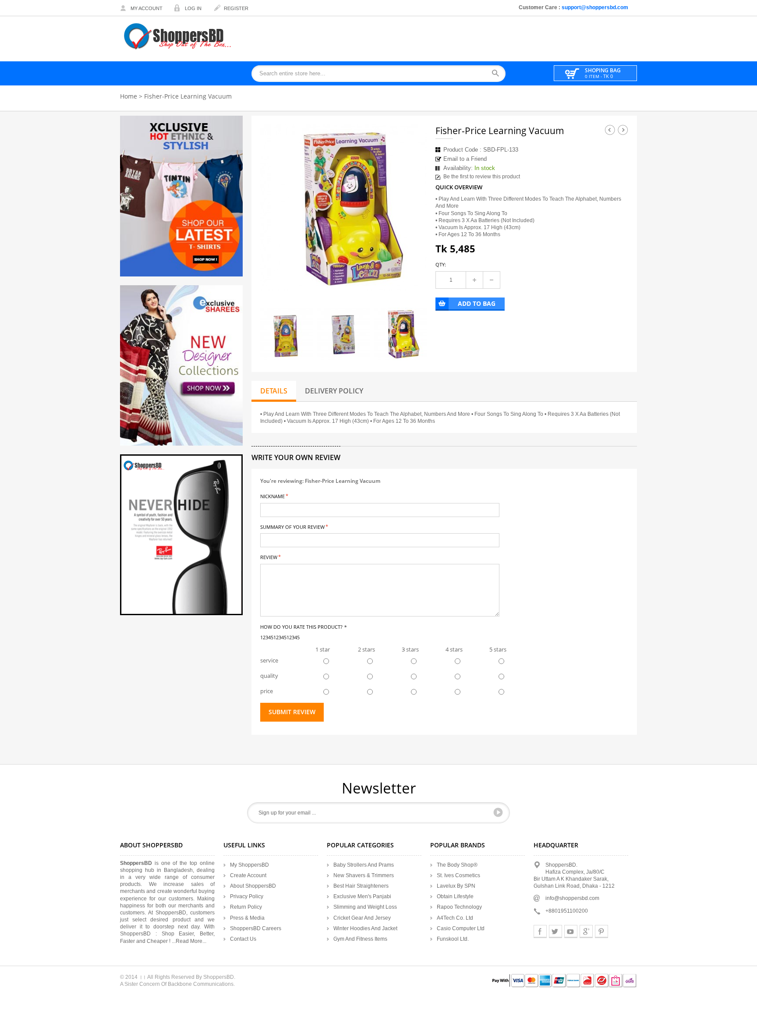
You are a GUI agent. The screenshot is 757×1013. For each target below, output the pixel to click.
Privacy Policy (246, 896)
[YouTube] (570, 931)
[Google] (586, 931)
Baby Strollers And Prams (363, 865)
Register (236, 8)
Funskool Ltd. (453, 939)
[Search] (498, 74)
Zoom (412, 276)
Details (273, 391)
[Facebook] (540, 931)
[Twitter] (555, 931)
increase (474, 280)
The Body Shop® (457, 865)
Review (268, 556)
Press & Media (247, 918)
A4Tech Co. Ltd (455, 918)
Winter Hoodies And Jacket (365, 928)
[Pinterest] (601, 931)
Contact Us (243, 939)
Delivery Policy (334, 391)
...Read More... (189, 941)
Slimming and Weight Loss (365, 907)
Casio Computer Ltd (461, 928)
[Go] (498, 812)
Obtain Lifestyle (455, 896)
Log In (193, 8)
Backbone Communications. (201, 984)
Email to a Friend (465, 159)
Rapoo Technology (459, 907)
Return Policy (246, 907)
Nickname (272, 495)
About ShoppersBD (253, 886)
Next (623, 129)
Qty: (440, 264)
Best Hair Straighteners (361, 886)
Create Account (248, 875)
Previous (610, 129)
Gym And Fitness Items (360, 939)
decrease (491, 280)
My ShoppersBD (249, 865)
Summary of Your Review (292, 526)
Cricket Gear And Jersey (362, 918)
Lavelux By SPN (456, 886)
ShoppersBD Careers (255, 928)
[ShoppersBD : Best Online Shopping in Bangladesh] (178, 36)
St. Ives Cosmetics (458, 875)
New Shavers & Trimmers (363, 875)
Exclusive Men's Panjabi (362, 896)
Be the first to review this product (481, 176)
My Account (147, 8)
